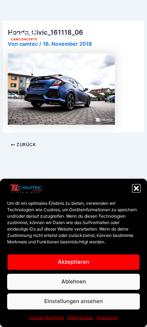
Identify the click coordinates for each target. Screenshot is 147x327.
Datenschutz (80, 317)
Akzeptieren (73, 261)
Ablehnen (73, 281)
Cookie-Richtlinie (46, 317)
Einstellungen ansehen (73, 301)
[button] (136, 188)
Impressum (107, 317)
